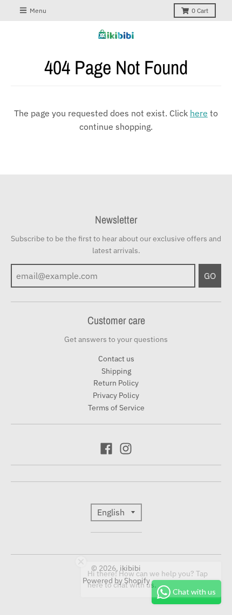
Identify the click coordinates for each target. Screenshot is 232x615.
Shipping (116, 371)
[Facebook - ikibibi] (106, 448)
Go (210, 275)
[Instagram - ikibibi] (125, 448)
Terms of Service (116, 408)
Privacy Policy (116, 395)
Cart (200, 10)
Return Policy (116, 383)
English (111, 512)
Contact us (116, 359)
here (199, 113)
